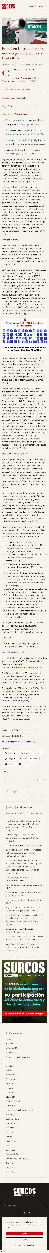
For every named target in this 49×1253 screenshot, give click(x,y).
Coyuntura (10, 1079)
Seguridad (10, 1149)
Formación (11, 1114)
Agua (8, 1039)
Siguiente (41, 780)
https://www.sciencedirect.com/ (17, 719)
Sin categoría (12, 1154)
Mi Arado (10, 1127)
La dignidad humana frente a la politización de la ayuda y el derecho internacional (22, 947)
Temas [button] (41, 6)
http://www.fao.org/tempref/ (29, 667)
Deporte (9, 1088)
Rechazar (24, 1239)
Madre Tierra (37, 64)
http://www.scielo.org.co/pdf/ (15, 700)
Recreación (11, 1141)
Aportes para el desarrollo (18, 1057)
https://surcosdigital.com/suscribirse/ (18, 741)
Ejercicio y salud (13, 1101)
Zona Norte (11, 1172)
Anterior (7, 780)
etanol (5, 771)
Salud (8, 1145)
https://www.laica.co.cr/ (13, 652)
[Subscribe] (44, 1205)
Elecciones (11, 1105)
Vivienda (10, 1167)
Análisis (9, 1052)
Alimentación (12, 1048)
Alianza (9, 1043)
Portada (32, 6)
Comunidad (11, 1074)
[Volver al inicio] (8, 6)
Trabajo (9, 1163)
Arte (8, 1061)
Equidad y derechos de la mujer (20, 1110)
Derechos (10, 1092)
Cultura (9, 1083)
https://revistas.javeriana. (33, 682)
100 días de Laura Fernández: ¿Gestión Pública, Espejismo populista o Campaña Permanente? (23, 853)
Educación (10, 1096)
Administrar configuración (24, 1245)
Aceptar (24, 1233)
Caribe (9, 1070)
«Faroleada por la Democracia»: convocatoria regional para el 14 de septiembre (22, 837)
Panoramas (11, 1132)
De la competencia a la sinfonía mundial (24, 845)
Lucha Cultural (12, 1119)
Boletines (10, 1065)
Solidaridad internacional (17, 1158)
